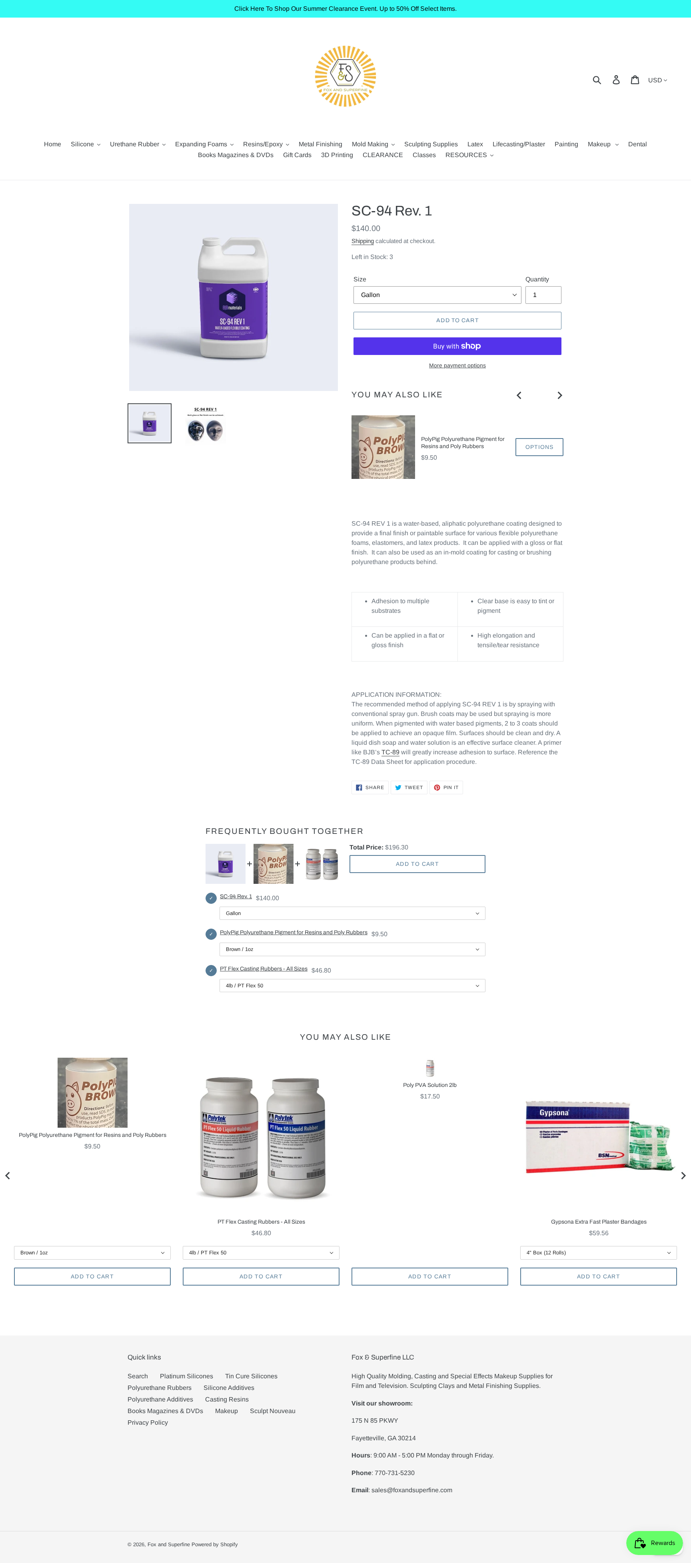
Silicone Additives (229, 1387)
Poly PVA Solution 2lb (430, 1085)
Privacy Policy (148, 1422)
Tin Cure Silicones (251, 1376)
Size (359, 279)
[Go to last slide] (519, 395)
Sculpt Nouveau (273, 1410)
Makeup (226, 1410)
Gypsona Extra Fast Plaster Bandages (599, 1222)
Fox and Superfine (169, 1544)
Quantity (537, 279)
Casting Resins (227, 1399)
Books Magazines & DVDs (165, 1410)
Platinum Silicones (186, 1376)
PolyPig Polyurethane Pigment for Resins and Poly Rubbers (463, 442)
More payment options (457, 365)
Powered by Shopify (215, 1544)
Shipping (362, 240)
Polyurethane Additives (160, 1399)
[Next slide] (559, 395)
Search (138, 1376)
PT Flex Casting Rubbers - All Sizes (264, 969)
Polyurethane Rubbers (160, 1387)
